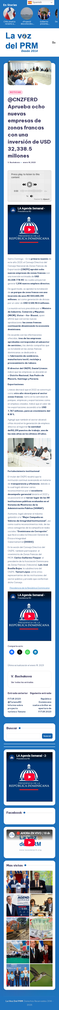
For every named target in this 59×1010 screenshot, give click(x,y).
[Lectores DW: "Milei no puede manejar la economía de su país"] (41, 928)
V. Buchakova (21, 676)
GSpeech (46, 199)
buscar (47, 736)
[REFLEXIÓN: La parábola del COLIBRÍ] (41, 975)
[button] (22, 682)
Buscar (11, 728)
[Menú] (53, 42)
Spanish (37, 2)
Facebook (14, 812)
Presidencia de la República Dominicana (30, 588)
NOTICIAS (15, 92)
